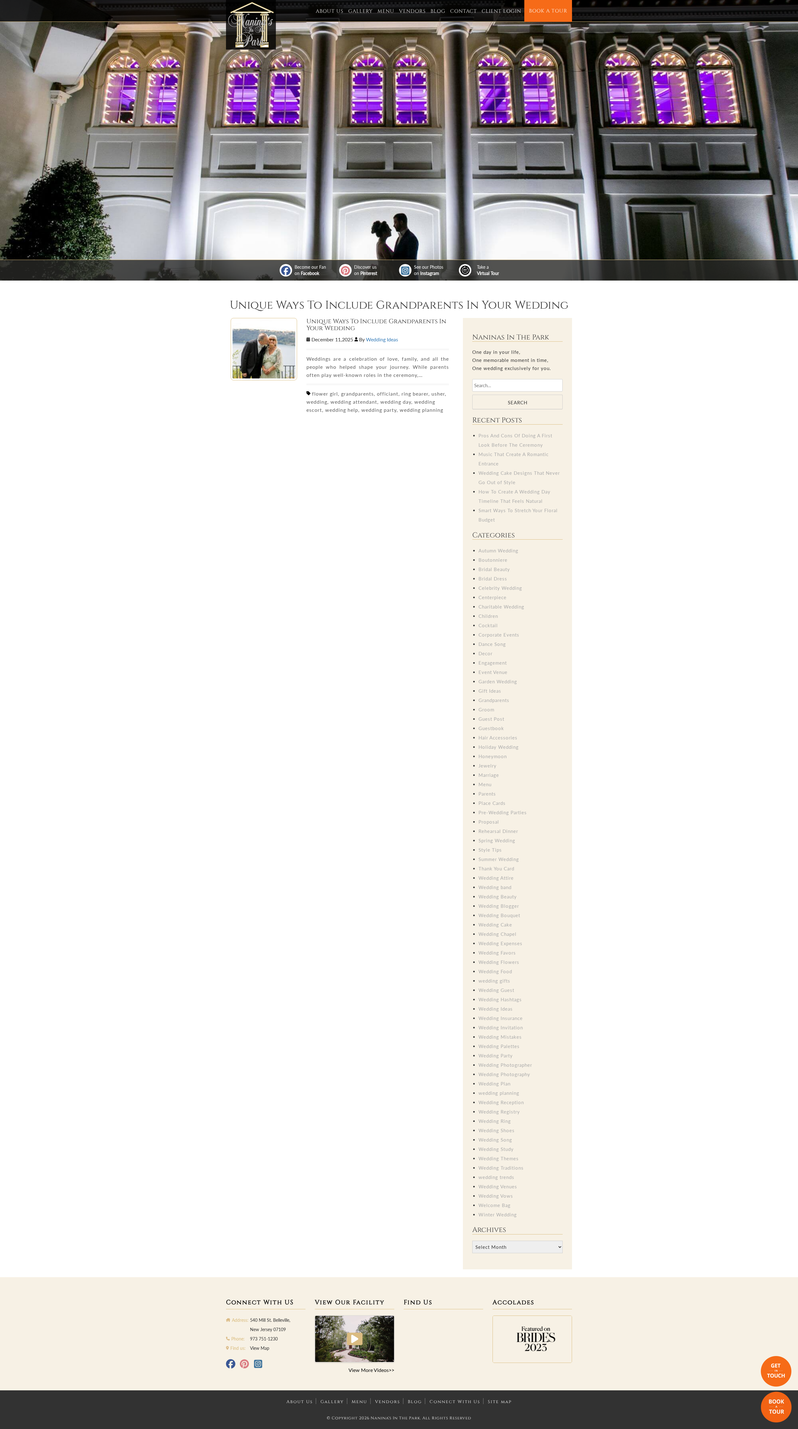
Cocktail (488, 625)
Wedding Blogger (498, 906)
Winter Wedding (497, 1214)
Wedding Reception (501, 1102)
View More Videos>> (371, 1370)
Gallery (360, 11)
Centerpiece (492, 597)
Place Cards (492, 803)
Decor (485, 653)
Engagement (492, 663)
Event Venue (492, 672)
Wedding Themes (498, 1158)
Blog (437, 11)
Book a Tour (548, 10)
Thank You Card (496, 868)
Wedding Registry (499, 1111)
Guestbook (491, 728)
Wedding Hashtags (500, 999)
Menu (385, 11)
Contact (463, 11)
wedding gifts (494, 981)
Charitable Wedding (501, 606)
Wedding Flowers (498, 962)
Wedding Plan (494, 1083)
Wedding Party (495, 1055)
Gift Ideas (489, 691)
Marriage (488, 775)
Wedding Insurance (500, 1018)
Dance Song (492, 644)
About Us (330, 11)
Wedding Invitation (500, 1027)
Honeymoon (492, 756)
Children (488, 616)
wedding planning (498, 1093)
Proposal (488, 822)
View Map (259, 1348)
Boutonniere (492, 560)
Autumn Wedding (498, 550)
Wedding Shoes (496, 1130)
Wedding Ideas (382, 339)
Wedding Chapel (497, 934)
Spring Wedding (496, 840)
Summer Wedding (498, 859)
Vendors (412, 11)
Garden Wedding (497, 681)
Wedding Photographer (505, 1065)
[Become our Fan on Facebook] (286, 270)
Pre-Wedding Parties (502, 812)
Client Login (501, 11)
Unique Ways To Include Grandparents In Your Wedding (376, 324)
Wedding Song (495, 1140)
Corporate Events (498, 635)
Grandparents (493, 700)
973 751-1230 (264, 1338)
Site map (500, 1402)
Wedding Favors (497, 952)
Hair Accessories (497, 737)
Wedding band (495, 887)
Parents (487, 793)
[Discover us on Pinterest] (345, 270)
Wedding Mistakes (500, 1037)
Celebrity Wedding (500, 588)
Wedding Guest (496, 990)
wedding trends (496, 1177)
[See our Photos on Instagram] (405, 270)
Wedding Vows (495, 1196)
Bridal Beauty (494, 569)
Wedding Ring (494, 1121)
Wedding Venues (497, 1186)
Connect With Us (455, 1402)
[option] (532, 1339)
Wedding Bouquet (499, 915)
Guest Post (491, 719)
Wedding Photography (504, 1074)
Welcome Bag (494, 1205)
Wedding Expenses (500, 943)
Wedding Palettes (499, 1046)
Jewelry (487, 765)
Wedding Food (495, 971)
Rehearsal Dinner (498, 831)
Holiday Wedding (498, 747)
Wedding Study (496, 1149)
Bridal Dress (492, 578)
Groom (486, 709)
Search (517, 402)
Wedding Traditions (501, 1168)
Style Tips (490, 850)
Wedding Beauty (497, 896)
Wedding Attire (496, 878)
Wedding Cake (495, 924)
